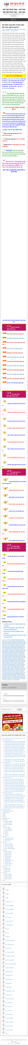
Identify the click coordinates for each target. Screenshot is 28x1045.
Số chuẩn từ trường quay (8, 810)
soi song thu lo (12, 645)
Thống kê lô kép (8, 856)
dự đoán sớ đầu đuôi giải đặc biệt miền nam (14, 804)
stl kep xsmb (6, 672)
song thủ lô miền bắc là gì (11, 661)
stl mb (11, 672)
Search (19, 709)
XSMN (4, 816)
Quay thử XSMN (8, 875)
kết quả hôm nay (6, 818)
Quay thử (5, 872)
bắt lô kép (13, 641)
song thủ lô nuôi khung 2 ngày (13, 666)
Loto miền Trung (9, 1014)
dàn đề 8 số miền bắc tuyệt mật (15, 374)
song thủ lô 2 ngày (8, 648)
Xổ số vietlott (7, 827)
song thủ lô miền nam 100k (7, 663)
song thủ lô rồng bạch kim (15, 668)
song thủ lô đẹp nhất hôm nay (17, 650)
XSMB (4, 813)
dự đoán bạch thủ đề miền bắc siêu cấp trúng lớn (15, 744)
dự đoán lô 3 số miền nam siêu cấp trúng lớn (14, 800)
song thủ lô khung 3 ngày (18, 657)
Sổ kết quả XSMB (8, 821)
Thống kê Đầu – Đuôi (9, 860)
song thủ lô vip (5, 670)
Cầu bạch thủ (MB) (8, 844)
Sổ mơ (7, 1033)
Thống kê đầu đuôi (8, 851)
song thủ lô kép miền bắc (14, 79)
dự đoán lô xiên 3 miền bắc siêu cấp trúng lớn (14, 768)
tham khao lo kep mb (11, 673)
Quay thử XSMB (8, 874)
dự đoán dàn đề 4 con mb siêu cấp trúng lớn (14, 750)
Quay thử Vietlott (8, 878)
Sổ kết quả (5, 820)
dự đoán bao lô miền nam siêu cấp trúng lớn (14, 794)
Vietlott (4, 826)
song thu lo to (12, 669)
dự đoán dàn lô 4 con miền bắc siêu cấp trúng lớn (15, 761)
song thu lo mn (14, 664)
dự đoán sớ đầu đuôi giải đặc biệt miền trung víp (15, 788)
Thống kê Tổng (8, 862)
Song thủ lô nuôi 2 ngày (15, 665)
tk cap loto (9, 678)
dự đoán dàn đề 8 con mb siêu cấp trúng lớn (14, 753)
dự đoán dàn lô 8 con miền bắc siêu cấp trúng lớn (15, 765)
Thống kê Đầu (7, 857)
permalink (17, 679)
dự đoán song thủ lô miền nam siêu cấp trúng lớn (15, 806)
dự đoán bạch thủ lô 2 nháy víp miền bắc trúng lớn (15, 741)
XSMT (4, 815)
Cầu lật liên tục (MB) (9, 845)
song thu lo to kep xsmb (20, 669)
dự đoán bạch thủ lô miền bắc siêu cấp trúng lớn (15, 747)
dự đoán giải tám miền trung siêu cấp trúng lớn (14, 783)
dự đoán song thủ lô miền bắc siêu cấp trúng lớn (15, 774)
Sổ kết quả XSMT (8, 823)
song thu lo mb (8, 660)
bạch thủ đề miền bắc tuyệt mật (15, 357)
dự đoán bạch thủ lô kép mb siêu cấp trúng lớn (14, 746)
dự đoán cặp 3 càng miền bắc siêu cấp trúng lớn (15, 749)
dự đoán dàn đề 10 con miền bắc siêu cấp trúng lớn (15, 755)
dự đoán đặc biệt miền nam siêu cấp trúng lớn (14, 797)
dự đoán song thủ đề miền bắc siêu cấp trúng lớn (15, 776)
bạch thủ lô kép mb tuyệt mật (15, 348)
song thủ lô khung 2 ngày (13, 656)
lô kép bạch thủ (20, 642)
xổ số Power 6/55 (8, 830)
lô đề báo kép (13, 642)
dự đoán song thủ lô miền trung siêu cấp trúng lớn (15, 789)
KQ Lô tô (5, 866)
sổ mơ (4, 880)
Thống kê (6, 835)
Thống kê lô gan (8, 853)
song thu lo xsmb (11, 670)
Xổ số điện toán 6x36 (10, 940)
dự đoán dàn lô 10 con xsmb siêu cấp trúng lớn (14, 759)
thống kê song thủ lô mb (7, 677)
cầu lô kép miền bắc (20, 641)
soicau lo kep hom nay (20, 645)
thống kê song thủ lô (21, 676)
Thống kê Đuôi (8, 859)
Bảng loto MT (7, 869)
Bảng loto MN (7, 871)
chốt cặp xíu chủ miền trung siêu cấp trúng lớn (14, 780)
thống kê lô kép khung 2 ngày (10, 674)
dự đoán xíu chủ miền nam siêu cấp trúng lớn (14, 807)
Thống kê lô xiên (8, 854)
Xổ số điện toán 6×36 (9, 838)
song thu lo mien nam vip (18, 663)
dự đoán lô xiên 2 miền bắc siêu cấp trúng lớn (14, 767)
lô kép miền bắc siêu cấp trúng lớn (12, 643)
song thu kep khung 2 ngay (14, 646)
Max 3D (6, 832)
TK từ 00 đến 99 (8, 865)
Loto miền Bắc (9, 1006)
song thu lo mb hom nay (16, 660)
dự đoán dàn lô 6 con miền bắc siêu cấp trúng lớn (15, 764)
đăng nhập (8, 687)
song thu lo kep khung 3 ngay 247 (11, 654)
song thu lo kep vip (18, 655)
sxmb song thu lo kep (17, 672)
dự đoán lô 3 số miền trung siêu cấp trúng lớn (14, 785)
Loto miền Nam (9, 1010)
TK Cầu (4, 842)
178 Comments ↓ (14, 30)
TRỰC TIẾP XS (6, 812)
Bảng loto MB (7, 868)
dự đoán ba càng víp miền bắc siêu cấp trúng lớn (15, 743)
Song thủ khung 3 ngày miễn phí (16, 647)
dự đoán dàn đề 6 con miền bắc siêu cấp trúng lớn (15, 752)
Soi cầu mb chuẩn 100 (7, 740)
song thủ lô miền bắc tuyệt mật (15, 338)
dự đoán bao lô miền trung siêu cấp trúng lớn (14, 321)
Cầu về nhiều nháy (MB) (10, 848)
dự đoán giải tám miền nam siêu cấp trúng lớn (14, 798)
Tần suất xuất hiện (8, 863)
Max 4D (6, 833)
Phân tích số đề (6, 809)
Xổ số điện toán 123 (9, 839)
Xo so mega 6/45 (8, 829)
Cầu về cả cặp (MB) (9, 847)
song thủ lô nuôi (6, 665)
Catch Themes (17, 1042)
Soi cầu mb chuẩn (15, 639)
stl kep (17, 670)
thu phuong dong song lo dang (18, 677)
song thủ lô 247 (16, 648)
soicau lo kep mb (5, 646)
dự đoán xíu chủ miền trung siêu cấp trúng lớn (14, 791)
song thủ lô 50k (8, 650)
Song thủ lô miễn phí (6, 664)
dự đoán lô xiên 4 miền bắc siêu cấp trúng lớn (14, 770)
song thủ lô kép (12, 651)
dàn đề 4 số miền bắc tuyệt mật (15, 365)
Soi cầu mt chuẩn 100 (7, 777)
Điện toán (5, 836)
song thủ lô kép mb (7, 82)
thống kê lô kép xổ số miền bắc (10, 676)
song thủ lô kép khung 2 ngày (8, 652)
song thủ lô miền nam (20, 661)
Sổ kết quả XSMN (8, 824)
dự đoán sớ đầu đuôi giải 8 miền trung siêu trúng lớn (15, 786)
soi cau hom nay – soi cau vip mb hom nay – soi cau (14, 10)
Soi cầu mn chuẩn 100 (7, 792)
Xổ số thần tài (7, 841)
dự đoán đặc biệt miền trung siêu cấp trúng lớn (14, 782)
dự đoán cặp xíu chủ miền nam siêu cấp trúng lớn (15, 795)
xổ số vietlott (8, 917)
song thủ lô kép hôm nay (20, 651)
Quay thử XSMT (8, 877)
